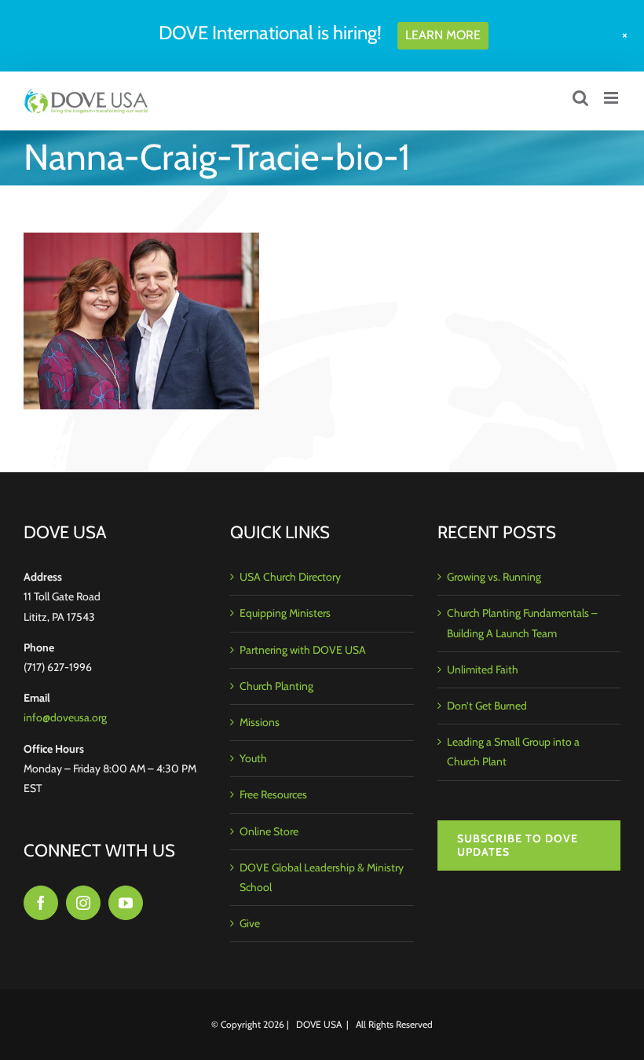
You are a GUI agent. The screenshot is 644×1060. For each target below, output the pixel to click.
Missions (260, 722)
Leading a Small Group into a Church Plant (513, 751)
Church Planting (276, 686)
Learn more (443, 35)
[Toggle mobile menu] (612, 98)
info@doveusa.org (65, 717)
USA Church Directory (290, 577)
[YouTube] (125, 903)
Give (250, 923)
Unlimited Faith (482, 669)
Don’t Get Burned (487, 706)
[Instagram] (83, 903)
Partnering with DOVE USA (303, 650)
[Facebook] (41, 903)
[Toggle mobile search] (580, 98)
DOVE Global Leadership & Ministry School (322, 877)
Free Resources (273, 794)
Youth (253, 758)
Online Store (269, 831)
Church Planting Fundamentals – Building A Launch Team (522, 623)
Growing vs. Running (494, 577)
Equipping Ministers (285, 613)
